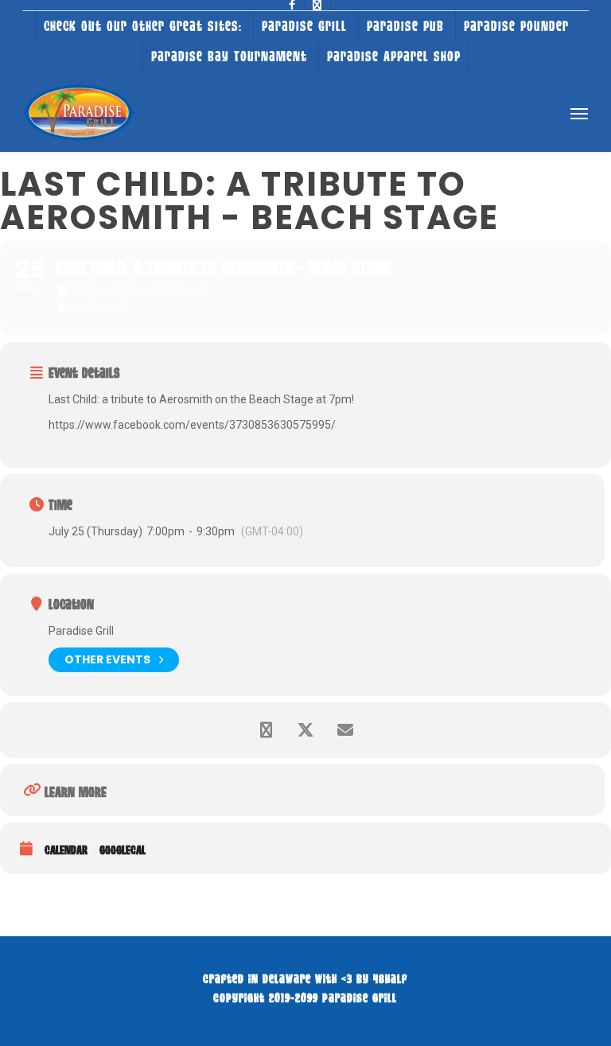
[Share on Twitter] (305, 730)
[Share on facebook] (266, 730)
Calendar (66, 849)
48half (390, 978)
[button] (579, 113)
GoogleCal (122, 849)
